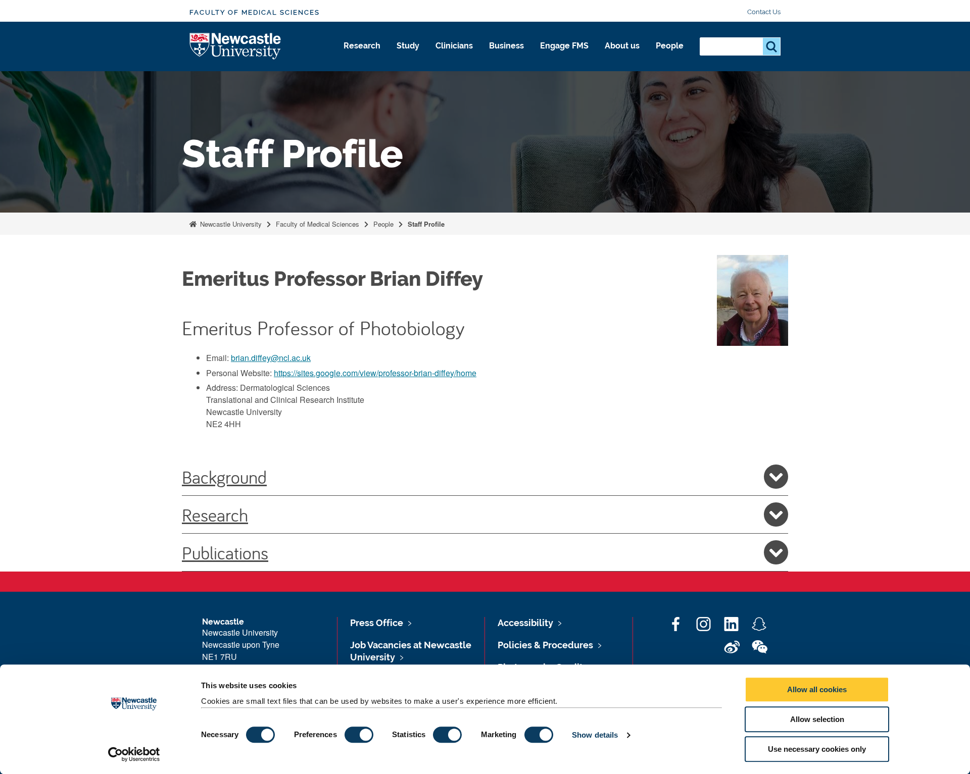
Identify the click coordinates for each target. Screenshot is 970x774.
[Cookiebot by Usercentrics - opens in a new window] (134, 754)
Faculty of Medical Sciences (254, 12)
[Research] (362, 56)
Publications (225, 552)
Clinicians (454, 45)
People (670, 45)
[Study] (408, 56)
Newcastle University (230, 224)
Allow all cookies (817, 689)
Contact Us (764, 12)
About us (622, 45)
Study (408, 45)
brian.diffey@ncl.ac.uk (271, 358)
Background (224, 476)
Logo (235, 47)
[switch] (359, 735)
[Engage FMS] (564, 56)
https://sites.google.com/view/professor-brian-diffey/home (375, 373)
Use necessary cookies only (817, 749)
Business (506, 45)
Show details (595, 735)
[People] (670, 56)
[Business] (506, 56)
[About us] (622, 56)
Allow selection (817, 719)
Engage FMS (564, 45)
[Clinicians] (454, 56)
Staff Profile (426, 224)
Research (362, 45)
